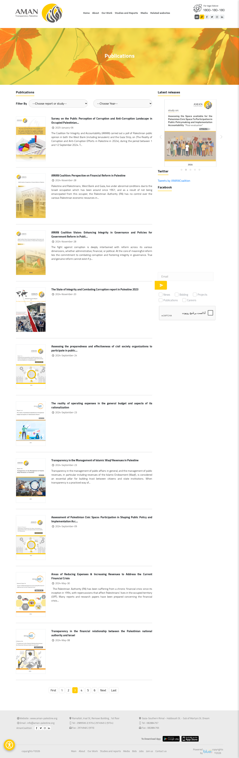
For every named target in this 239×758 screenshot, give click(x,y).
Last (114, 690)
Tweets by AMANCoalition (174, 180)
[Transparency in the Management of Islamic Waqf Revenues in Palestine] (31, 480)
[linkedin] (222, 17)
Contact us (161, 751)
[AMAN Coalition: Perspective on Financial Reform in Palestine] (31, 195)
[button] (163, 134)
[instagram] (217, 17)
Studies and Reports (126, 12)
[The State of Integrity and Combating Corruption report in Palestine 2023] (31, 309)
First (53, 690)
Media (144, 12)
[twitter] (212, 17)
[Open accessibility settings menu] (9, 745)
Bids (134, 751)
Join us (149, 751)
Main (73, 751)
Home (86, 12)
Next (103, 690)
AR (196, 17)
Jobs (141, 751)
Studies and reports (110, 751)
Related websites (160, 12)
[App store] (190, 739)
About (95, 12)
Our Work (107, 12)
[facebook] (207, 17)
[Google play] (172, 739)
